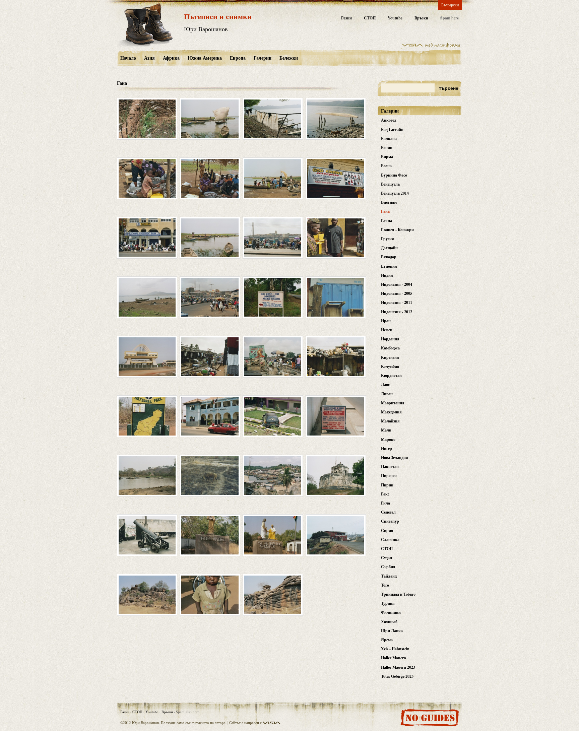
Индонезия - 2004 (396, 284)
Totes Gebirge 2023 (397, 676)
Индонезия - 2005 (396, 293)
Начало (128, 57)
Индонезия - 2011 (396, 302)
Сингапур (390, 521)
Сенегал (388, 512)
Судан (386, 557)
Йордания (390, 339)
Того (385, 585)
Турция (388, 603)
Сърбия (388, 567)
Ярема (387, 640)
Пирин (387, 485)
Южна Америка (205, 57)
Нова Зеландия (394, 457)
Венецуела (390, 184)
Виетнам (389, 202)
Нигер (386, 448)
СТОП (370, 18)
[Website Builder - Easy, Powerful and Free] (430, 46)
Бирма (387, 156)
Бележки (288, 57)
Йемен (386, 330)
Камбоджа (390, 348)
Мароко (388, 439)
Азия (149, 57)
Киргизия (390, 357)
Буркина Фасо (394, 175)
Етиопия (389, 266)
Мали (386, 430)
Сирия (387, 530)
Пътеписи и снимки (218, 16)
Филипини (391, 612)
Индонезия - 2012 (396, 312)
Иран (386, 321)
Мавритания (392, 403)
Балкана (389, 138)
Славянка (390, 539)
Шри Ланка (392, 631)
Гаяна (386, 220)
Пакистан (390, 466)
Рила (385, 503)
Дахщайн (389, 248)
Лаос (385, 384)
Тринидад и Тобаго (398, 594)
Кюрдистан (391, 375)
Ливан (387, 394)
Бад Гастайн (392, 129)
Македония (391, 412)
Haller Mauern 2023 (398, 667)
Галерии (262, 57)
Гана (385, 211)
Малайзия (390, 421)
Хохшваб (389, 621)
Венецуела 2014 (395, 193)
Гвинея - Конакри (397, 229)
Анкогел (388, 120)
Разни (346, 18)
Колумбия (390, 366)
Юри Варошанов (206, 29)
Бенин (386, 147)
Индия (387, 275)
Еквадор (388, 257)
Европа (238, 57)
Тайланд (389, 576)
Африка (171, 57)
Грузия (387, 239)
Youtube (395, 18)
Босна (386, 166)
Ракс (385, 494)
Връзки (421, 18)
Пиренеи (389, 475)
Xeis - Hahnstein (395, 649)
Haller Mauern (393, 658)
